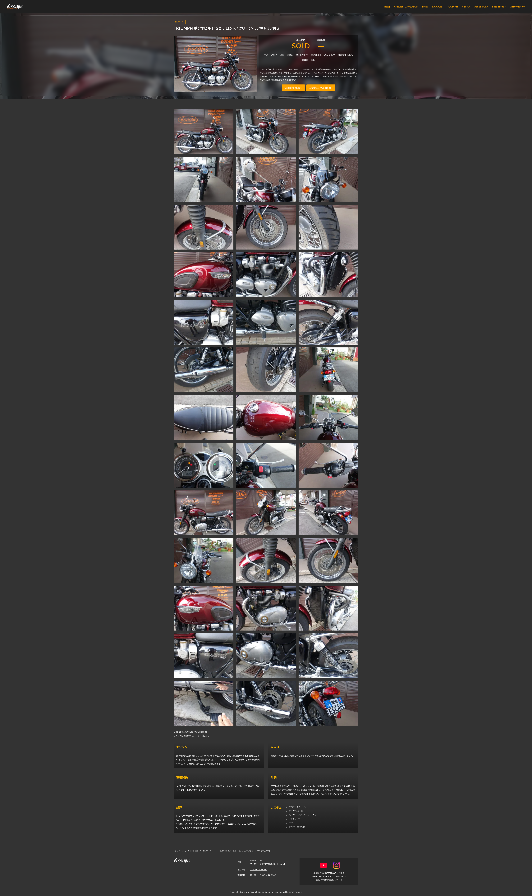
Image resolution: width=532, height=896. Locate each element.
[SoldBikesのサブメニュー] (505, 6)
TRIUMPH (179, 22)
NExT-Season (295, 892)
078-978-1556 (258, 870)
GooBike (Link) (293, 88)
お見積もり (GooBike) (320, 88)
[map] (281, 864)
